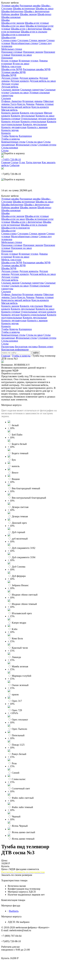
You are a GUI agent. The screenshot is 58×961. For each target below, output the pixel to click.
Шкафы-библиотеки (12, 11)
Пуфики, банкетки (11, 101)
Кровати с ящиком (37, 127)
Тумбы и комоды (10, 138)
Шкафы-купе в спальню (34, 31)
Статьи (14, 162)
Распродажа (7, 346)
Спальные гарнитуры (32, 89)
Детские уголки (10, 83)
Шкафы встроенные (24, 8)
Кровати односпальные (33, 121)
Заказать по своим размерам (16, 875)
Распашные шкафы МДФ (37, 69)
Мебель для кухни (11, 66)
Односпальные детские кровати (38, 118)
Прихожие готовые (11, 52)
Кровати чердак (10, 130)
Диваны (30, 104)
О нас (22, 162)
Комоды (13, 136)
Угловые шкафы (10, 5)
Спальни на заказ (19, 92)
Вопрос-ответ (45, 346)
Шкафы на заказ (44, 8)
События (14, 165)
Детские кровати (19, 81)
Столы (5, 150)
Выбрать (14, 911)
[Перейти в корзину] (13, 153)
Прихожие (7, 57)
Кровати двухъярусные (14, 127)
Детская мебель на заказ (42, 81)
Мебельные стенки (11, 49)
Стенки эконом (37, 40)
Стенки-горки (9, 40)
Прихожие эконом (33, 52)
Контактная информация (15, 349)
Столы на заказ (34, 141)
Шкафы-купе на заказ (13, 25)
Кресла (21, 104)
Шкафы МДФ (8, 75)
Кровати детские (10, 121)
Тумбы (5, 136)
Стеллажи (23, 40)
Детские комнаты (28, 78)
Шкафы (5, 20)
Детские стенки (10, 78)
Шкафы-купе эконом (12, 23)
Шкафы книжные (11, 17)
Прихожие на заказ (21, 54)
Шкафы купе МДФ (11, 69)
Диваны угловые (44, 104)
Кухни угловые (9, 60)
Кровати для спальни (31, 112)
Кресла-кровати (40, 107)
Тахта (13, 104)
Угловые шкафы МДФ (13, 72)
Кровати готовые (10, 118)
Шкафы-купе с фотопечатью (26, 28)
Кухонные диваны (32, 101)
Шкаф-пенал (44, 14)
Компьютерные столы (13, 141)
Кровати (6, 133)
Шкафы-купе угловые (37, 23)
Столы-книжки (9, 147)
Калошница (25, 136)
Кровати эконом (10, 112)
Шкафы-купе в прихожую (15, 34)
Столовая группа (47, 144)
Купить (5, 866)
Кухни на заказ (21, 63)
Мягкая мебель (9, 110)
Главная (5, 162)
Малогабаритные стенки (24, 43)
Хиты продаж (33, 162)
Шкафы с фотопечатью (36, 11)
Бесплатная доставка (26, 346)
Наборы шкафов (10, 14)
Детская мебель (9, 86)
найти (36, 352)
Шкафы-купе (8, 37)
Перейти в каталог (11, 373)
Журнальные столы (26, 144)
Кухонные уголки (28, 60)
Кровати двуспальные (23, 115)
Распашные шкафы (30, 5)
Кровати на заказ (45, 115)
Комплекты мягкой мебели (16, 107)
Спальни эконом (10, 89)
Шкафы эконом (28, 14)
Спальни (6, 98)
